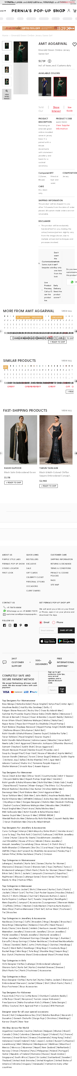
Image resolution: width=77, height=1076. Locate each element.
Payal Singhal (26, 737)
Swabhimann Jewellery (49, 837)
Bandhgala (60, 899)
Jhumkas (64, 938)
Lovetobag (27, 844)
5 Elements (24, 847)
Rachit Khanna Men (12, 799)
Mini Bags (22, 951)
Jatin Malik (41, 795)
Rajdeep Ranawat (26, 727)
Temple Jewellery (29, 934)
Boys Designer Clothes (13, 980)
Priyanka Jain (51, 750)
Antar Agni (66, 704)
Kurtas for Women (55, 863)
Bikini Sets (7, 873)
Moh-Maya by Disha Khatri (42, 831)
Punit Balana (8, 727)
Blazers (24, 896)
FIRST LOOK (7, 573)
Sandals (16, 944)
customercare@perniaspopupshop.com (22, 614)
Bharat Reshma (10, 789)
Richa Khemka (35, 759)
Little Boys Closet (11, 999)
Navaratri (67, 1015)
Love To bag (8, 834)
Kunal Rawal (10, 785)
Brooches (12, 912)
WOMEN (8, 2)
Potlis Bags (42, 944)
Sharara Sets (39, 867)
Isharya (23, 831)
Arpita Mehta (64, 753)
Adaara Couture (10, 763)
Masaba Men (52, 805)
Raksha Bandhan (51, 1015)
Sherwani (42, 889)
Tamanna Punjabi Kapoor (46, 763)
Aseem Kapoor (42, 766)
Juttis (31, 944)
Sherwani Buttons (49, 896)
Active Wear (52, 909)
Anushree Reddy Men (59, 795)
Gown (27, 867)
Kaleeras (33, 925)
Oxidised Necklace (58, 941)
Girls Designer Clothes (13, 964)
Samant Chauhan (11, 746)
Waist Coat (18, 892)
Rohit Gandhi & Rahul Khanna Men (41, 812)
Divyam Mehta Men (14, 779)
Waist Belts (16, 948)
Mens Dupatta (9, 902)
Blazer (39, 983)
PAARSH (65, 805)
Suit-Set (34, 896)
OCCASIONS (32, 586)
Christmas (52, 1018)
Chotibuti (44, 996)
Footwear (65, 909)
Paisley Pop (63, 851)
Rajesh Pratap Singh (47, 727)
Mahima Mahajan (33, 720)
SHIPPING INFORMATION (62, 559)
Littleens (45, 1002)
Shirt (47, 983)
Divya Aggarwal (44, 746)
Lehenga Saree (31, 876)
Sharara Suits (9, 967)
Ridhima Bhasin (12, 730)
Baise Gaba (38, 714)
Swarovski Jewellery (35, 931)
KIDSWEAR (48, 2)
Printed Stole (62, 954)
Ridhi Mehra (52, 714)
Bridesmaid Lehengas (13, 870)
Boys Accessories (28, 986)
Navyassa (27, 999)
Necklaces (7, 921)
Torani (32, 756)
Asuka (70, 782)
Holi (13, 1015)
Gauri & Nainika (38, 717)
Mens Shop (7, 909)
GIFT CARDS (32, 573)
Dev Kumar (35, 789)
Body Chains (8, 928)
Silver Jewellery (10, 938)
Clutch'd (36, 834)
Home (5, 35)
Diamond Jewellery (50, 934)
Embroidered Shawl (44, 954)
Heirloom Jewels (47, 928)
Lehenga (31, 964)
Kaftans (58, 867)
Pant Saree (61, 876)
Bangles (55, 921)
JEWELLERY (33, 2)
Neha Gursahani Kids (29, 1002)
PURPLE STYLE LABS (11, 559)
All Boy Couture (10, 1005)
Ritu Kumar (27, 730)
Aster (7, 837)
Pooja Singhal (40, 704)
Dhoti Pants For (10, 970)
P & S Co (20, 996)
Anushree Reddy (10, 707)
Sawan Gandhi (10, 756)
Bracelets (37, 921)
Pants (66, 889)
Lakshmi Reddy (58, 996)
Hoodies (60, 892)
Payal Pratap (57, 723)
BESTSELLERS (32, 559)
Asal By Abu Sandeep (31, 707)
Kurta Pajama (9, 899)
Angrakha (48, 899)
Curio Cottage (9, 831)
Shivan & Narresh (10, 717)
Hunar (14, 837)
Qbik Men (28, 795)
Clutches (54, 944)
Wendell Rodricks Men (13, 818)
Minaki (39, 841)
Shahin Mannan (10, 766)
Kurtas (52, 889)
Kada (71, 941)
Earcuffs (44, 925)
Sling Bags (41, 948)
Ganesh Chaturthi (22, 1018)
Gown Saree (47, 876)
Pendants (62, 928)
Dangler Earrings (49, 938)
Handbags (65, 944)
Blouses (19, 876)
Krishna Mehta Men (53, 789)
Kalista (68, 717)
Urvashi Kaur (26, 766)
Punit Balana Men (28, 792)
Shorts (5, 896)
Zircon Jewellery (56, 931)
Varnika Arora (65, 831)
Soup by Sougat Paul (13, 753)
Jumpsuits (37, 873)
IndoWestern (39, 906)
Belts (24, 944)
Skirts (17, 873)
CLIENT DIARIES (33, 590)
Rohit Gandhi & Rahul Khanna (17, 733)
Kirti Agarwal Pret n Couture (34, 1005)
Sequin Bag (61, 951)
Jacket (31, 983)
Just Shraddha (9, 841)
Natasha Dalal (23, 704)
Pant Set (40, 909)
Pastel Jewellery (10, 934)
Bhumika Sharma (63, 743)
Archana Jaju (11, 759)
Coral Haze (47, 847)
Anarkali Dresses (45, 967)
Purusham (66, 785)
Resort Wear (65, 870)
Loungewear (49, 902)
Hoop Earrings (20, 941)
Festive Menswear (24, 909)
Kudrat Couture (12, 805)
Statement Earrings (30, 938)
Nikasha (52, 740)
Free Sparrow (9, 1002)
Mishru (47, 720)
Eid (39, 1015)
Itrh (45, 759)
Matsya (23, 756)
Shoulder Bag (46, 951)
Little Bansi (31, 996)
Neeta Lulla (7, 743)
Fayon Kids (8, 996)
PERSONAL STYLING (35, 581)
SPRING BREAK (46, 815)
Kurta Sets (30, 863)
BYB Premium (57, 1005)
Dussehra (6, 1018)
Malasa (55, 756)
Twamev (23, 785)
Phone (60, 622)
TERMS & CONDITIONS (61, 568)
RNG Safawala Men (12, 812)
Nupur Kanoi (8, 723)
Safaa (23, 759)
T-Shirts (15, 896)
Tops (49, 867)
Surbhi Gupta (68, 756)
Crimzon (48, 854)
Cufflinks (8, 906)
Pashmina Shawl (23, 954)
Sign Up (62, 690)
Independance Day (26, 1015)
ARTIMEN (28, 799)
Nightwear (7, 876)
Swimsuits (49, 873)
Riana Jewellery (53, 841)
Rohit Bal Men (45, 782)
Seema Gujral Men (11, 815)
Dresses (18, 867)
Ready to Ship (9, 880)
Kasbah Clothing (64, 802)
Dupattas (61, 873)
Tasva (5, 776)
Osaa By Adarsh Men (51, 710)
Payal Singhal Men (11, 808)
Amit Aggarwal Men (49, 792)
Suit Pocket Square (44, 892)
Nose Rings (7, 925)
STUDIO (62, 2)
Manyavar (65, 714)
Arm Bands (22, 928)
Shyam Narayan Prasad (14, 750)
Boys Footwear (10, 986)
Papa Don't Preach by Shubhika (33, 723)
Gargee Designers (32, 802)
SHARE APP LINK (66, 630)
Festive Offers (26, 880)
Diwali (5, 1015)
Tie (3, 912)
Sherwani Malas (66, 902)
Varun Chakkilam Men (15, 821)
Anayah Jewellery (11, 844)
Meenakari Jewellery (12, 931)
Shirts (32, 889)
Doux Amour (41, 844)
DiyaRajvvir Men (12, 802)
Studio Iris (26, 763)
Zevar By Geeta (27, 837)
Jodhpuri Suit (25, 899)
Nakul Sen (57, 720)
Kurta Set (22, 967)
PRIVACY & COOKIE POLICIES (59, 574)
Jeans (62, 896)
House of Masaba (47, 753)
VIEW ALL (66, 310)
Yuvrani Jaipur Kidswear (46, 999)
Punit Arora (28, 808)
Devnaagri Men (10, 792)
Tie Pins (29, 892)
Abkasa (38, 799)
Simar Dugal (43, 756)
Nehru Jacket (21, 889)
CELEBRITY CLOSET (35, 577)
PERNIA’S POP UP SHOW (13, 564)
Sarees (40, 863)
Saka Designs (58, 1002)
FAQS (53, 580)
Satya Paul (54, 704)
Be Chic (36, 847)
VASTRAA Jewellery (64, 834)
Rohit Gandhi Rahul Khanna (16, 740)
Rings (46, 921)
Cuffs (27, 921)
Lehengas (7, 863)
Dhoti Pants (32, 870)
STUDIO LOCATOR (10, 568)
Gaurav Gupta (42, 737)
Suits (59, 889)
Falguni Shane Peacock (14, 710)
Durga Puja (38, 1018)
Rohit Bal (39, 730)
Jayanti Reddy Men (64, 818)
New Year (24, 1021)
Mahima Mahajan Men (33, 805)
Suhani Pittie (8, 854)
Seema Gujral (41, 733)
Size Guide (70, 109)
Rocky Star (33, 710)
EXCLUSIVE (31, 564)
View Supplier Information (63, 127)
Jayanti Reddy (55, 717)
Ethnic (18, 906)
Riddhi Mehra (66, 727)
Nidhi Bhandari (10, 847)
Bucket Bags (8, 951)
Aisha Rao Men (51, 799)
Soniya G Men (30, 815)
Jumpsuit (23, 902)
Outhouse (47, 834)
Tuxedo (37, 899)
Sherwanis (7, 867)
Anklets (34, 928)
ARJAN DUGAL (67, 799)
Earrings (18, 921)
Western (27, 906)
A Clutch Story (57, 844)
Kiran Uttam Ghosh (12, 720)
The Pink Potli (23, 834)
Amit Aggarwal (52, 43)
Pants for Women (48, 870)
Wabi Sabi (59, 782)
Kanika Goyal (35, 750)
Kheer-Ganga (36, 785)
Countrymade (49, 776)
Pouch (5, 948)
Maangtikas (21, 925)
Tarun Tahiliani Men (12, 795)
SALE (28, 568)
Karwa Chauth (9, 1021)
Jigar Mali (54, 759)
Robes (70, 892)
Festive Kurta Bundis (58, 906)
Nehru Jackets (53, 980)
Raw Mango (8, 704)
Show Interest (56, 109)
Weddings (64, 1018)
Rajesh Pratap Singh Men (38, 779)
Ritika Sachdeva (25, 854)
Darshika (24, 789)
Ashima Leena (39, 740)
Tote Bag (33, 951)
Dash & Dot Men (18, 776)
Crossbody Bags (57, 948)
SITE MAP (55, 584)
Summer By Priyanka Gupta (16, 714)
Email (46, 622)
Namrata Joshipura (43, 743)
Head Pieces (56, 925)
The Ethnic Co (52, 785)
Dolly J (47, 707)
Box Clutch (7, 954)
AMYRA (5, 851)
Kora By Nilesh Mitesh (39, 821)
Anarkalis (18, 863)
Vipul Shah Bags (63, 847)
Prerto (38, 854)
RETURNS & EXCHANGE (61, 564)
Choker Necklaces (38, 941)
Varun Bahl (63, 740)
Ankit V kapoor (66, 776)
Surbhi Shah (28, 746)
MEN (20, 2)
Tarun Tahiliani (9, 737)
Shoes (7, 944)
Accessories (35, 902)
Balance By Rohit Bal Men (40, 818)
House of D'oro (26, 841)
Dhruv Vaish (34, 776)
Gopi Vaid (30, 753)
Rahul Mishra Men (45, 808)
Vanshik (57, 779)
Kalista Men (48, 802)
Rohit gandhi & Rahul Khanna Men (19, 782)
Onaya (24, 717)
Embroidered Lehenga (48, 964)
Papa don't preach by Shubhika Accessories (33, 851)
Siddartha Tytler (58, 733)
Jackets (26, 873)
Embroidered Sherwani (14, 983)
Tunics (67, 867)
